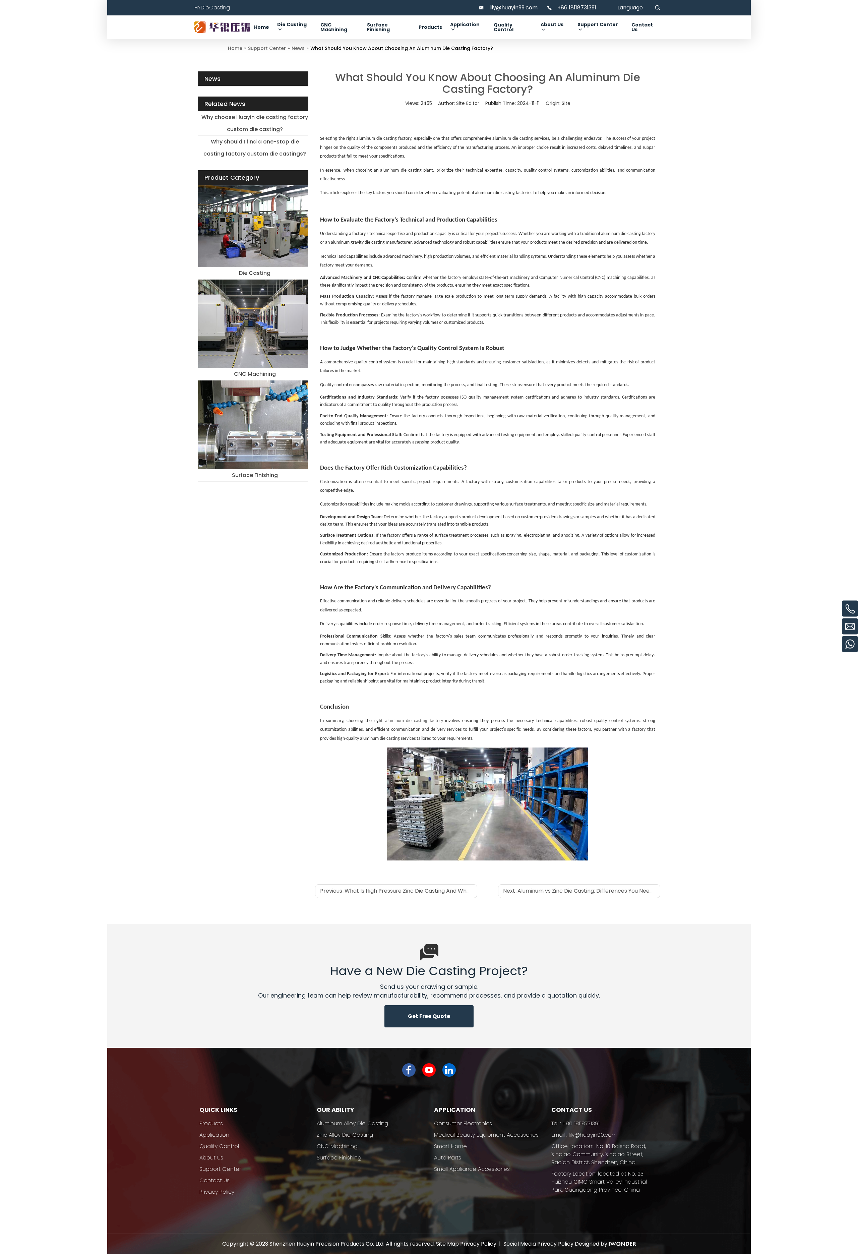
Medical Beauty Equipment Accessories (486, 1135)
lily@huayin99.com (513, 7)
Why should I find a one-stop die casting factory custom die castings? (254, 148)
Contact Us (214, 1180)
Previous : (398, 891)
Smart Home (450, 1146)
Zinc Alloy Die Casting (345, 1135)
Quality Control (219, 1146)
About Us (211, 1157)
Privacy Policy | (481, 1244)
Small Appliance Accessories (472, 1169)
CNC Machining (255, 374)
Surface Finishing (255, 475)
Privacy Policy (216, 1192)
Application (214, 1135)
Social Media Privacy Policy (538, 1244)
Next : (581, 891)
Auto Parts (447, 1157)
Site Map (447, 1244)
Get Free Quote (429, 1016)
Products (211, 1123)
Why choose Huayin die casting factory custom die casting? (254, 123)
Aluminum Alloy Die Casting (352, 1123)
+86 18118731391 (576, 7)
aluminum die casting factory (414, 720)
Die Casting (254, 273)
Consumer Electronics (463, 1123)
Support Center (220, 1169)
